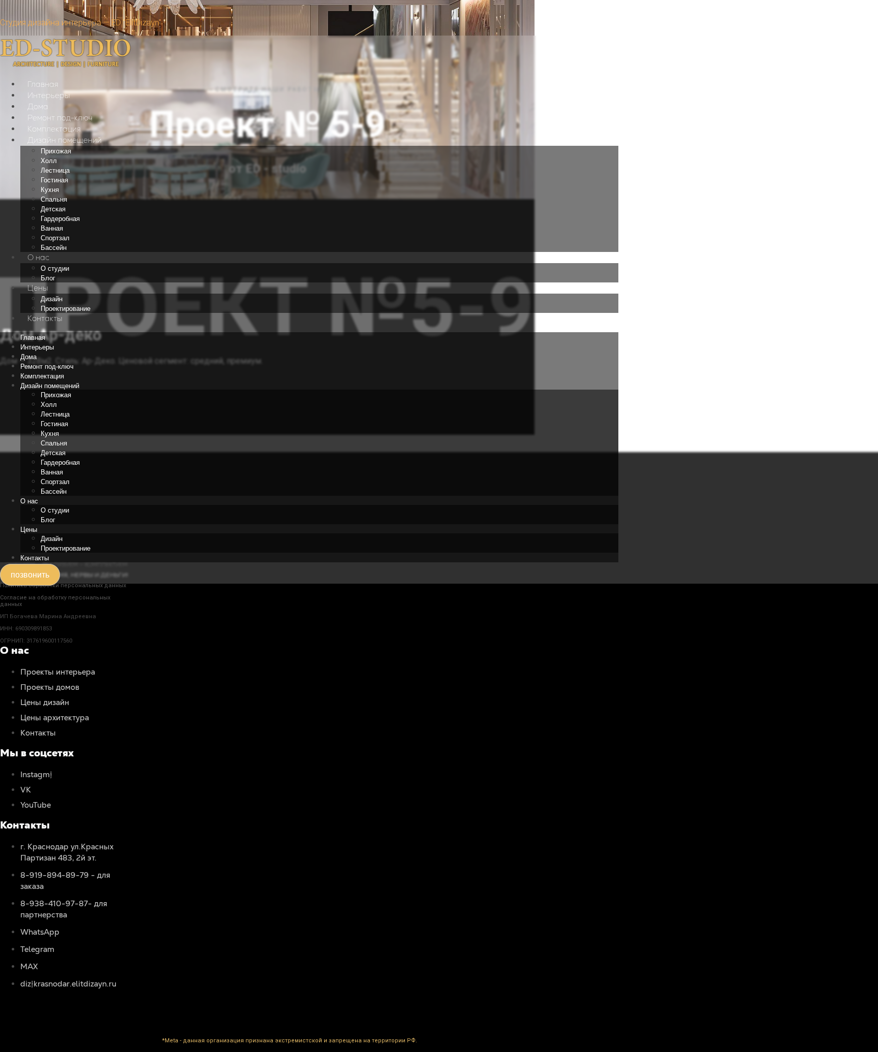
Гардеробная (60, 218)
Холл (49, 161)
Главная (42, 84)
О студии (55, 268)
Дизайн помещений (64, 140)
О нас (38, 257)
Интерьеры (48, 95)
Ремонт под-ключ (59, 117)
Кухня (50, 190)
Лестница (55, 170)
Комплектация (54, 129)
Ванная (52, 228)
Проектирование (65, 308)
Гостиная (54, 180)
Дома (37, 106)
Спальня (54, 199)
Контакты (44, 318)
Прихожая (56, 151)
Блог (48, 278)
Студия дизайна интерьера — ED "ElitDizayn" (80, 22)
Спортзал (55, 238)
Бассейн (54, 247)
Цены (37, 288)
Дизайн (51, 299)
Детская (53, 209)
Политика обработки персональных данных (63, 585)
